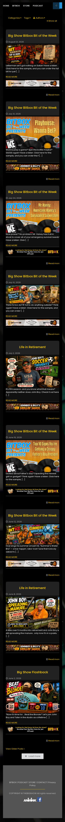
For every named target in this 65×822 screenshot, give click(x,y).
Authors (40, 17)
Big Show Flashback (32, 672)
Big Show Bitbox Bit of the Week (32, 35)
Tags (26, 17)
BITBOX (12, 782)
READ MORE (11, 76)
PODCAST (23, 782)
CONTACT (42, 782)
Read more (54, 94)
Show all (52, 20)
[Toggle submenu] (56, 5)
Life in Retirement (32, 347)
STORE (32, 782)
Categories (14, 17)
